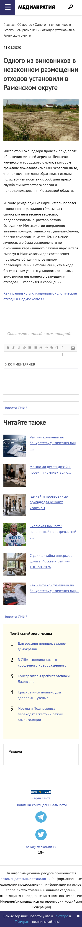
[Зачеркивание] (24, 347)
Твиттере (61, 916)
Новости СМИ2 (15, 408)
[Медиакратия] (36, 7)
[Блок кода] (46, 347)
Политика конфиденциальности (41, 805)
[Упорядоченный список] (29, 347)
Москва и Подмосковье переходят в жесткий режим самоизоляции (40, 714)
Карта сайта (41, 798)
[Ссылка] (51, 347)
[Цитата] (40, 347)
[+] (62, 348)
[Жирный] (7, 347)
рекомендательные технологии (25, 879)
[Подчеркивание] (18, 347)
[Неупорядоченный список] (35, 347)
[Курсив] (13, 347)
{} (57, 347)
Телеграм (22, 922)
